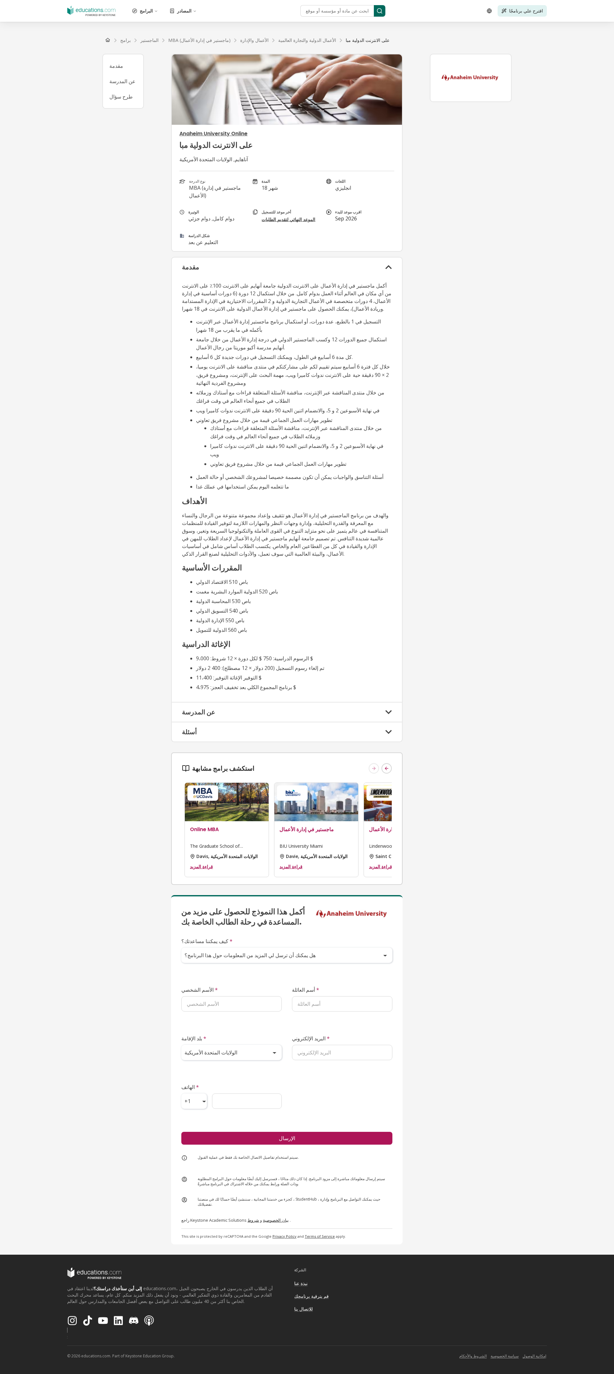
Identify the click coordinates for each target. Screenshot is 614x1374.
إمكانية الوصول (534, 1356)
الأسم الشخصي (199, 989)
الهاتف (190, 1087)
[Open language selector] (489, 11)
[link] (368, 40)
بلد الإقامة (193, 1038)
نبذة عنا (301, 1283)
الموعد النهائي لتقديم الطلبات (288, 219)
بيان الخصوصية (276, 1220)
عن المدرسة (122, 81)
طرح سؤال (121, 96)
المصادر (184, 11)
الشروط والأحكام (473, 1356)
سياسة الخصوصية (505, 1356)
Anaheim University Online (213, 133)
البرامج (146, 11)
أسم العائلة (305, 989)
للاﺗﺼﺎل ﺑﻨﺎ (303, 1309)
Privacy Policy (284, 1236)
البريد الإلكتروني (311, 1038)
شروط (253, 1220)
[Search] (379, 11)
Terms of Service (320, 1236)
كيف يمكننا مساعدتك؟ (206, 941)
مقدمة (116, 65)
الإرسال (287, 1138)
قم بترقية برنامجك (311, 1296)
